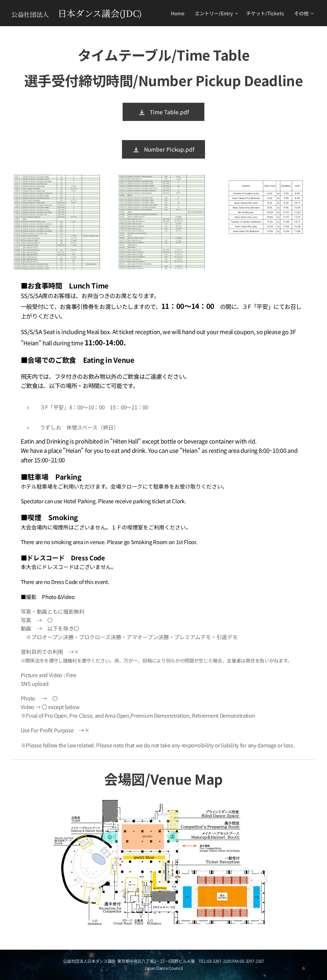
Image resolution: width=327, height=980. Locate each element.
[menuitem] (179, 13)
